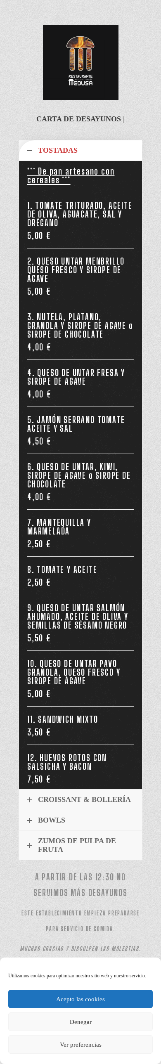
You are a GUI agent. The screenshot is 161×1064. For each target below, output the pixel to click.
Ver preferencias (81, 1044)
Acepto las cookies (80, 999)
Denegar (81, 1022)
